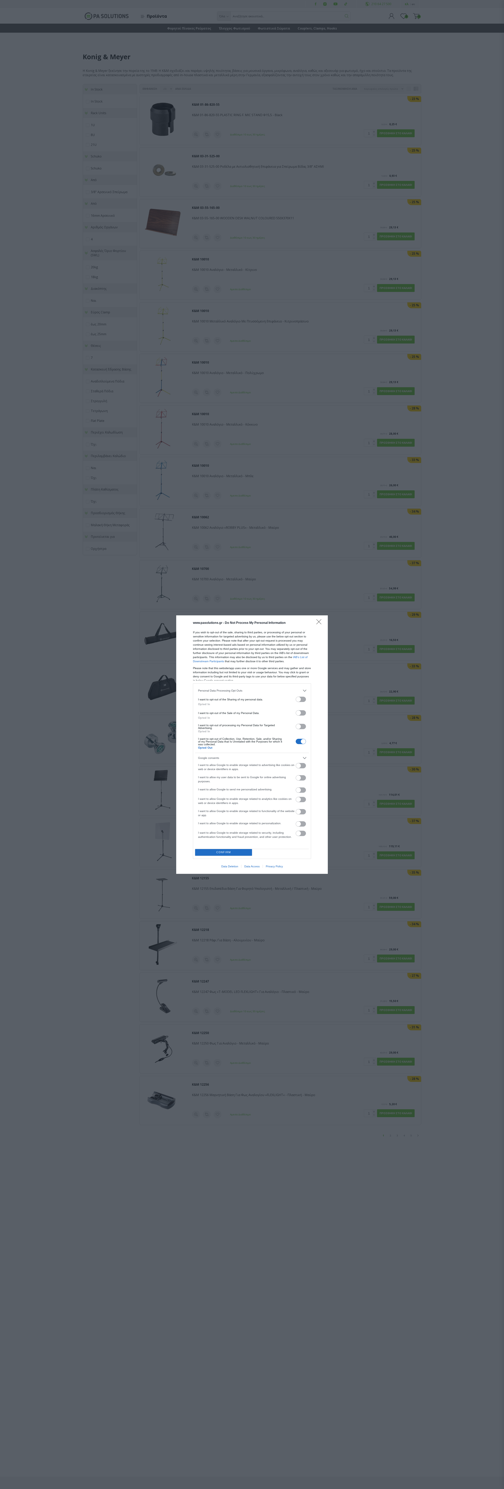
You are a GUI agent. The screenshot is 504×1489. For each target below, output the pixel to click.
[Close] (320, 623)
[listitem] (252, 691)
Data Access (252, 866)
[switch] (301, 699)
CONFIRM (223, 852)
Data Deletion (229, 866)
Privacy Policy (274, 866)
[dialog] (252, 744)
